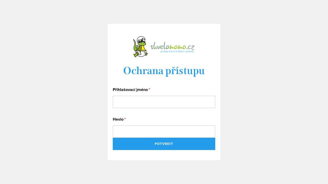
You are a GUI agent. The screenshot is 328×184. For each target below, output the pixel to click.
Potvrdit (164, 143)
